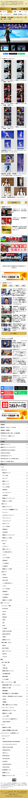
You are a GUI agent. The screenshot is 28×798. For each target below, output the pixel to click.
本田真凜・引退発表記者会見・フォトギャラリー (13, 197)
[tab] (4, 11)
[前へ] (26, 33)
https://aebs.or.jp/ (4, 787)
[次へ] (2, 33)
